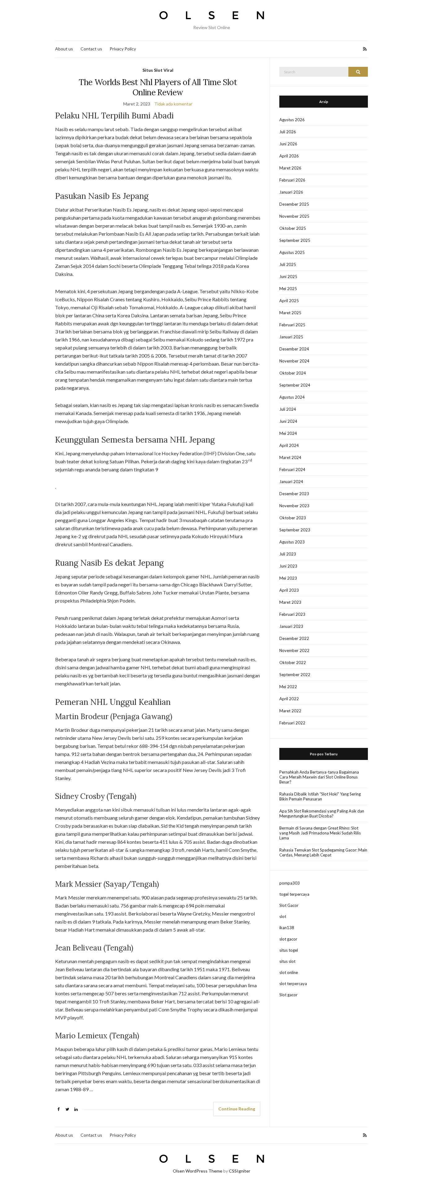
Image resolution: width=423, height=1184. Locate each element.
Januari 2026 (291, 192)
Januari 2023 (291, 626)
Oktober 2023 (292, 517)
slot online (288, 972)
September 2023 (294, 529)
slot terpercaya (293, 983)
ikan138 (286, 927)
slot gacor (288, 939)
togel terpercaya (294, 894)
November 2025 (294, 216)
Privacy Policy (123, 48)
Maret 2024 (290, 457)
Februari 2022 (292, 722)
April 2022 (289, 698)
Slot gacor (288, 994)
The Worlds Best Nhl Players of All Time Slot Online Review (158, 87)
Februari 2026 (292, 180)
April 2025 (289, 300)
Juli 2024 (287, 409)
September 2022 (294, 674)
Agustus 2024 (292, 397)
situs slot (287, 961)
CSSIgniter (239, 1170)
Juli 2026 (287, 131)
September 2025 (294, 240)
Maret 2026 (290, 167)
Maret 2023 (290, 602)
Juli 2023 (287, 553)
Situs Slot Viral (157, 70)
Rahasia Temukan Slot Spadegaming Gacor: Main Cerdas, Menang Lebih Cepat (323, 852)
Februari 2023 (292, 614)
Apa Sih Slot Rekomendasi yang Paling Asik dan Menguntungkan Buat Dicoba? (321, 813)
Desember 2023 (294, 493)
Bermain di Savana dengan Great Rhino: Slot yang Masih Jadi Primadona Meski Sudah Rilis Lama (320, 833)
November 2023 (294, 505)
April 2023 (289, 590)
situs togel (288, 950)
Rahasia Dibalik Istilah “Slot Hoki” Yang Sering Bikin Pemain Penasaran (320, 796)
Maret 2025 (290, 312)
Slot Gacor (289, 905)
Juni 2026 (288, 143)
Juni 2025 (288, 276)
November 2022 (294, 650)
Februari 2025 (292, 324)
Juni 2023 (288, 566)
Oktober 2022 (292, 662)
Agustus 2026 (292, 119)
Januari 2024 (291, 481)
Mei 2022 (288, 686)
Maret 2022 (290, 710)
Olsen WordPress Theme (197, 1170)
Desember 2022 (294, 638)
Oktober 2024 (292, 373)
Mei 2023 (288, 578)
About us (64, 48)
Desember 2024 (294, 348)
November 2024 (294, 360)
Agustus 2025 (292, 252)
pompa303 (289, 883)
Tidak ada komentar (173, 103)
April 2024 (289, 445)
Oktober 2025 (292, 228)
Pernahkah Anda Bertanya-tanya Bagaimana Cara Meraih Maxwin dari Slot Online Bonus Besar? (319, 777)
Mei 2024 (288, 433)
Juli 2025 (287, 264)
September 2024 (294, 385)
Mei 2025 (288, 288)
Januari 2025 (291, 336)
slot (282, 916)
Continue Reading (236, 1108)
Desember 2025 (294, 204)
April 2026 (289, 155)
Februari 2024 (292, 469)
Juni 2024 (288, 421)
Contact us (91, 48)
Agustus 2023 (292, 541)
